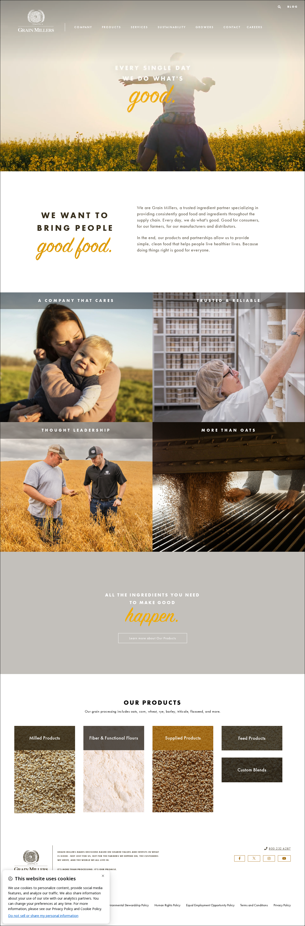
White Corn (44, 804)
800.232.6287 (280, 849)
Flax (45, 781)
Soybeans (183, 772)
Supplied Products (183, 738)
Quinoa (183, 789)
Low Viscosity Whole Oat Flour (114, 794)
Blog (292, 7)
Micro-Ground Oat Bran (114, 777)
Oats (45, 759)
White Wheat (44, 787)
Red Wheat (45, 770)
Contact (232, 27)
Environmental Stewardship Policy (127, 905)
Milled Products (44, 738)
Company (83, 27)
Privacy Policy (282, 905)
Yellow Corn (44, 798)
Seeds (183, 778)
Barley (44, 764)
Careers (255, 27)
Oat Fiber (114, 766)
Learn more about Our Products (152, 638)
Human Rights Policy (167, 905)
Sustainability (172, 27)
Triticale (45, 776)
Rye (44, 793)
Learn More (76, 353)
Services (139, 27)
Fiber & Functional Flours (113, 738)
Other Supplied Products (183, 784)
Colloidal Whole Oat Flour (113, 785)
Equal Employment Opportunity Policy (210, 905)
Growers (205, 27)
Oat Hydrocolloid (114, 772)
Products (111, 27)
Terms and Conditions (254, 905)
